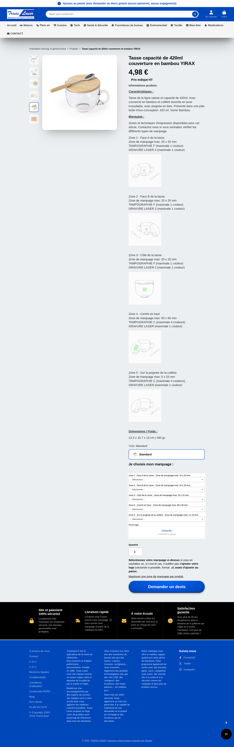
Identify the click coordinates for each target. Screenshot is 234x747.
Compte (211, 14)
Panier (224, 14)
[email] (226, 734)
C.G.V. (33, 666)
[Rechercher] (195, 14)
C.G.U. (33, 661)
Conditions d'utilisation (35, 684)
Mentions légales (39, 672)
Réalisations (215, 25)
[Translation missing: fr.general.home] (20, 14)
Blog (32, 696)
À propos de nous (39, 651)
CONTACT (16, 33)
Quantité (133, 544)
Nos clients (35, 701)
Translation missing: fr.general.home (47, 48)
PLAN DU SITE (38, 707)
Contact (33, 656)
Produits (74, 48)
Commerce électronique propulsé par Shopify (129, 740)
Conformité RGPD (39, 691)
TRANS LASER (98, 740)
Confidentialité (37, 677)
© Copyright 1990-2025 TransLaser (40, 714)
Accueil (11, 25)
